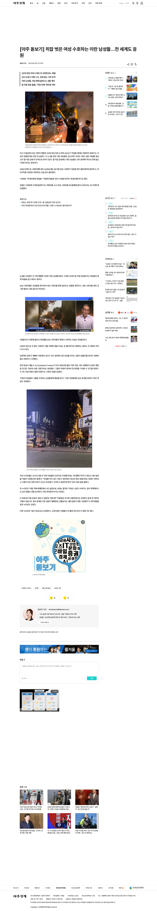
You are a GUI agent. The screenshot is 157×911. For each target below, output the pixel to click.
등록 (91, 678)
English (121, 3)
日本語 (127, 3)
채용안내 (37, 888)
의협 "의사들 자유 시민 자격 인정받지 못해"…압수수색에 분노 (86, 832)
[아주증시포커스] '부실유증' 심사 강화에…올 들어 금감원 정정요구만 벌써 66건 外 (122, 217)
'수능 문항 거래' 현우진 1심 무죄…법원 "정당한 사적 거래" (58, 614)
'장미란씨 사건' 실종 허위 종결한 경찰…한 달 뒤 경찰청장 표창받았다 (122, 207)
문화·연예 (98, 3)
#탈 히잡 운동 (46, 588)
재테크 (51, 3)
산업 (43, 3)
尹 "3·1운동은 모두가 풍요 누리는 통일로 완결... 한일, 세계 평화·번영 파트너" (59, 832)
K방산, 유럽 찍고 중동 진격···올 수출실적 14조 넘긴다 (41, 202)
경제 (59, 3)
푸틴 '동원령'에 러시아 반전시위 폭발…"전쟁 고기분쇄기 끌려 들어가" (46, 205)
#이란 (37, 588)
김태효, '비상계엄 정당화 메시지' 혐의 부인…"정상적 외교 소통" (59, 617)
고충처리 (100, 888)
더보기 (115, 346)
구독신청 (26, 888)
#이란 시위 (57, 588)
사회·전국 (74, 3)
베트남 (135, 313)
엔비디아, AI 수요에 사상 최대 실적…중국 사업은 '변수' (122, 235)
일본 (128, 313)
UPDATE (132, 198)
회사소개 (15, 888)
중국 (31, 3)
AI (37, 3)
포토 (90, 3)
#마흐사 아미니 (26, 588)
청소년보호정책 (75, 888)
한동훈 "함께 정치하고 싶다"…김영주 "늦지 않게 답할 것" (86, 808)
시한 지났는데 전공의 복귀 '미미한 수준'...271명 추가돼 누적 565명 (31, 808)
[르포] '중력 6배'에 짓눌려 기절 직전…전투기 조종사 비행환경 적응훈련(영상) (59, 808)
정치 (65, 3)
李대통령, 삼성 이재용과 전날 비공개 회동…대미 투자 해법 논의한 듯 (122, 245)
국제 (83, 3)
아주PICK (109, 259)
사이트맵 (110, 888)
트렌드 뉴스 (109, 73)
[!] (136, 73)
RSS (120, 888)
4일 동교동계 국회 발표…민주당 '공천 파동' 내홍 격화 (31, 832)
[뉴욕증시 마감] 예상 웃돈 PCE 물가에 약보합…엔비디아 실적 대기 (122, 226)
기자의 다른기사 (44, 622)
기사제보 (47, 888)
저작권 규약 (89, 888)
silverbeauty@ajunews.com (59, 609)
